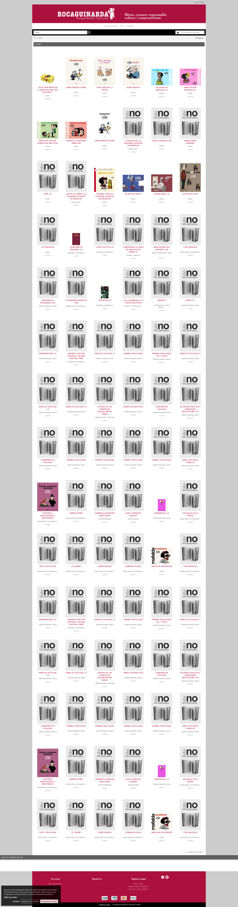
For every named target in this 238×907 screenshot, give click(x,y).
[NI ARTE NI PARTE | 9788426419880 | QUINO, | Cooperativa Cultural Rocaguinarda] (133, 174)
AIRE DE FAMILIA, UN (161, 140)
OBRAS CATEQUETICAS (133, 406)
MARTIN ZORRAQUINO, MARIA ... (162, 254)
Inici (122, 26)
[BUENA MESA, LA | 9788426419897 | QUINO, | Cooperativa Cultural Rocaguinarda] (161, 174)
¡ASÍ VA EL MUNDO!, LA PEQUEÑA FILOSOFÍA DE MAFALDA (76, 196)
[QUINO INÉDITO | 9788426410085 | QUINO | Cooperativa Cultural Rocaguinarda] (133, 68)
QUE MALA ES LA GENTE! (190, 514)
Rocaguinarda (111, 26)
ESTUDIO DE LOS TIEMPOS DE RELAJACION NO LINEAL (104, 410)
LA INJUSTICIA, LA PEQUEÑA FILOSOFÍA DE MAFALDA (133, 143)
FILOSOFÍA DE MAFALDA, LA (162, 88)
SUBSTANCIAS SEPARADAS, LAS (47, 301)
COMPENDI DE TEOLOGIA (161, 408)
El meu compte (199, 2)
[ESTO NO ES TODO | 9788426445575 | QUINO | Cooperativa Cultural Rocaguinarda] (190, 174)
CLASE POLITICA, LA (105, 247)
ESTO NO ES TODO (190, 194)
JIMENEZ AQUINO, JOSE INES (104, 417)
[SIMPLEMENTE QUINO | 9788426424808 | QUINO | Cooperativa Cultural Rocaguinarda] (76, 68)
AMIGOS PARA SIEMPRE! (190, 142)
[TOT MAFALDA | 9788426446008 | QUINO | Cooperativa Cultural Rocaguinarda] (47, 227)
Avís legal (138, 884)
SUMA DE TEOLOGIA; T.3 (76, 406)
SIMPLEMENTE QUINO (76, 87)
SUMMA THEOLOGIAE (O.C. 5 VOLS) (161, 354)
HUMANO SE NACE (133, 566)
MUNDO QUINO (76, 513)
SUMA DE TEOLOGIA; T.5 (104, 353)
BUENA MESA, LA (161, 194)
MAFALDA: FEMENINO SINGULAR (76, 142)
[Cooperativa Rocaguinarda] (119, 14)
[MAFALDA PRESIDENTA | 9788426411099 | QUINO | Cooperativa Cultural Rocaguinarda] (161, 547)
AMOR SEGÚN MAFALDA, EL (190, 88)
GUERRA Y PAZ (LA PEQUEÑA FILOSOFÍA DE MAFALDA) (104, 196)
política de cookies (10, 897)
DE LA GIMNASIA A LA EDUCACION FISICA (133, 301)
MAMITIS (162, 300)
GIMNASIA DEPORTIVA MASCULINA (105, 514)
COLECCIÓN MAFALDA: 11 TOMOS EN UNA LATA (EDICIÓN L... (47, 90)
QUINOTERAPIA (104, 566)
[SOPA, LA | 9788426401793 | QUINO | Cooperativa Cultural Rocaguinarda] (47, 174)
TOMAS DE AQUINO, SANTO (48, 306)
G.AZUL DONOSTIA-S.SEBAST (133, 514)
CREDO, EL (190, 300)
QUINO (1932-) (133, 149)
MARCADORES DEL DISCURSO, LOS (161, 248)
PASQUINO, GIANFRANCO (76, 253)
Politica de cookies (138, 889)
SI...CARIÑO (76, 566)
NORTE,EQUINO (133, 519)
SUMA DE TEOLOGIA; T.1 (190, 353)
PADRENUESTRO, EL (48, 353)
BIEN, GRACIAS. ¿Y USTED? (105, 88)
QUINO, (161, 93)
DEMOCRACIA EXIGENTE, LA (76, 248)
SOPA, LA (48, 194)
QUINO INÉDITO (133, 87)
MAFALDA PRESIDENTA (161, 566)
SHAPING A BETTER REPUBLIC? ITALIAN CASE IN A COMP (76, 356)
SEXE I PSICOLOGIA (47, 566)
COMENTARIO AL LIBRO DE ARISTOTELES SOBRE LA (133, 249)
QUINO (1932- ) (76, 202)
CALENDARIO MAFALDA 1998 (76, 301)
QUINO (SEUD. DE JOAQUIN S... (190, 252)
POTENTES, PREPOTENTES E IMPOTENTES (47, 515)
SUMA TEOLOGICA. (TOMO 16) (190, 461)
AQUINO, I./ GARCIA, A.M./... (133, 306)
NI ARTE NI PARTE (133, 194)
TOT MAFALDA (47, 247)
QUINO (47, 95)
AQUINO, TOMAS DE (133, 255)
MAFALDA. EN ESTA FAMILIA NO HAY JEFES (47, 142)
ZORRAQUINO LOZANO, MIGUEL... (162, 306)
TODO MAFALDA (190, 247)
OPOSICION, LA (104, 300)
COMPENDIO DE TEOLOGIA (48, 461)
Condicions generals (138, 886)
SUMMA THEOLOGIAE (133, 353)
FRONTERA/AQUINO (104, 519)
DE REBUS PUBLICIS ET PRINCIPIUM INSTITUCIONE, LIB (190, 409)
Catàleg (129, 26)
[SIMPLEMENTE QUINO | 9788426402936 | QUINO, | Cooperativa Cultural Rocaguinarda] (104, 121)
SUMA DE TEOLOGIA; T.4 (48, 408)
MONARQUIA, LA (161, 513)
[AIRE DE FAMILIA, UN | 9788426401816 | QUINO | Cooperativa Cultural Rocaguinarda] (161, 121)
